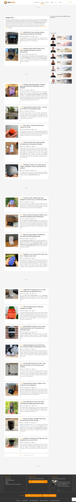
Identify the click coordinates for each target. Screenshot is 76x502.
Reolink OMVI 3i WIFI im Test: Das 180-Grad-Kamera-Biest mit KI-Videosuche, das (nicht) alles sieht (32, 328)
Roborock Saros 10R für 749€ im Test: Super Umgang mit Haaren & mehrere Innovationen (32, 50)
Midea (27, 424)
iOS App (46, 495)
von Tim (34, 310)
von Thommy (35, 36)
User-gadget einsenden (38, 481)
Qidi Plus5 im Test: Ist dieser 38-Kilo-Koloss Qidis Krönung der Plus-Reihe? (32, 33)
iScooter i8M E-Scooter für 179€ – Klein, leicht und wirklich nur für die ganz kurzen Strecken (33, 365)
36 (23, 146)
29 (23, 129)
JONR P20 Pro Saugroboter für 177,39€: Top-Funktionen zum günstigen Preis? (33, 290)
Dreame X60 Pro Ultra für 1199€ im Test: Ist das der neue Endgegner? (33, 384)
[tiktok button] (35, 495)
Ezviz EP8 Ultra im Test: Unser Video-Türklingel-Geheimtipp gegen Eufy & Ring (32, 402)
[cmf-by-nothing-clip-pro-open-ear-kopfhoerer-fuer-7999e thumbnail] (11, 312)
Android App (53, 495)
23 (23, 90)
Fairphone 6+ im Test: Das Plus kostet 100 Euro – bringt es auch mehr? (33, 255)
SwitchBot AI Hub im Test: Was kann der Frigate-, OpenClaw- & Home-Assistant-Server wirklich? (33, 166)
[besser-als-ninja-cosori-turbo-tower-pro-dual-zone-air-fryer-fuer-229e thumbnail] (11, 424)
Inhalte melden (25, 500)
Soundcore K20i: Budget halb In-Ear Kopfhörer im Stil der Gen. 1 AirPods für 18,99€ (33, 198)
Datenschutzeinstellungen (55, 500)
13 (23, 422)
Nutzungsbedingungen (34, 500)
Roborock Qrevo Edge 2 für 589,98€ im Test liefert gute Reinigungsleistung (32, 235)
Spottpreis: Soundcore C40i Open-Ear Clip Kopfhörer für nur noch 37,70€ (33, 439)
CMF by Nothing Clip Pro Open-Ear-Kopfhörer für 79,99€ (31, 307)
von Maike (35, 422)
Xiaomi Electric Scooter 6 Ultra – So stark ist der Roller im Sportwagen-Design (33, 107)
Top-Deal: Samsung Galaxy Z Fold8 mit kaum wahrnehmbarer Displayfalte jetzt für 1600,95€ (32, 86)
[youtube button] (29, 495)
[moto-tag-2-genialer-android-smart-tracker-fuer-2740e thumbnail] (11, 131)
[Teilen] (21, 43)
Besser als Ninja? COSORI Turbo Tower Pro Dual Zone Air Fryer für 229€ (33, 419)
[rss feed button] (40, 495)
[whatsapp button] (38, 495)
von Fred (33, 90)
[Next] (32, 455)
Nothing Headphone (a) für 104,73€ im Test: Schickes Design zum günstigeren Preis (33, 345)
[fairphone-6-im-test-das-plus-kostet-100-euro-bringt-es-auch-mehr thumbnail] (11, 260)
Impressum (18, 500)
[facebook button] (26, 495)
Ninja (21, 424)
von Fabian (35, 54)
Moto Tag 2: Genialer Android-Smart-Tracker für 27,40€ (32, 126)
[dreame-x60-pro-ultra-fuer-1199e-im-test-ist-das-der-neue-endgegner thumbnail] (11, 389)
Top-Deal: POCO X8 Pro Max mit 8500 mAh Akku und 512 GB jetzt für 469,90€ (32, 143)
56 (23, 293)
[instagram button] (32, 495)
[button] (58, 490)
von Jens (33, 111)
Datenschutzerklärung (44, 500)
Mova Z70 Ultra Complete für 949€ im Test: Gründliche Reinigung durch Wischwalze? (33, 215)
